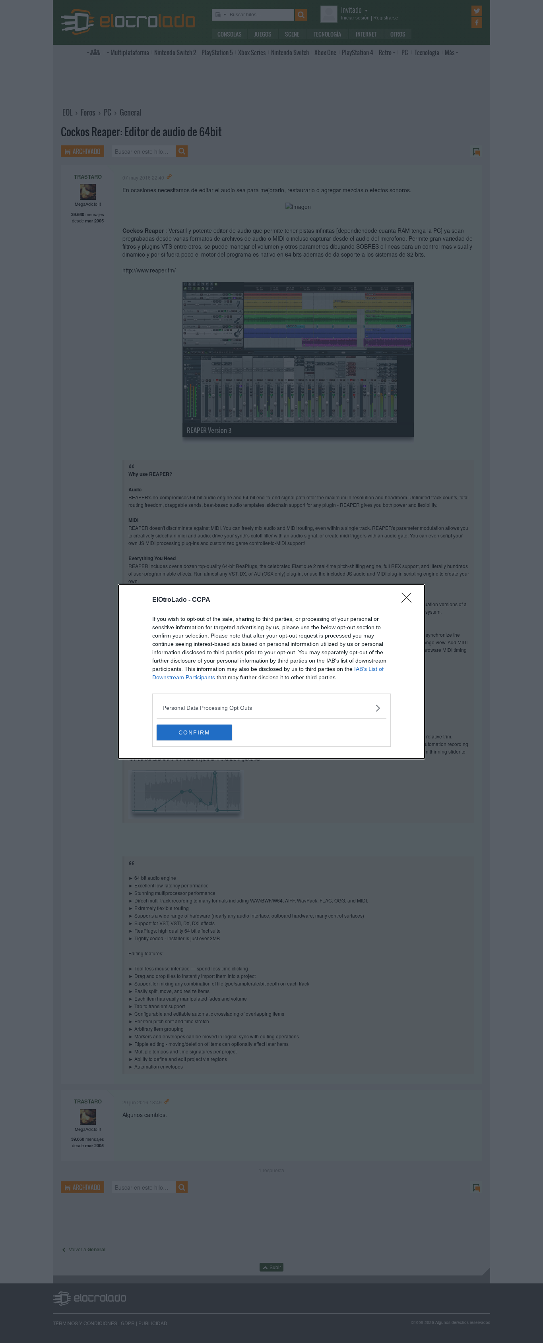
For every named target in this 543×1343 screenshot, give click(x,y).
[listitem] (271, 708)
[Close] (409, 600)
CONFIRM (194, 732)
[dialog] (271, 672)
